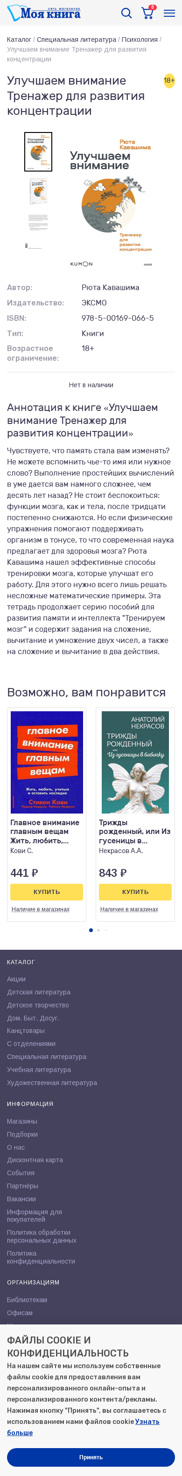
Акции (16, 979)
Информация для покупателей (34, 1216)
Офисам (20, 1313)
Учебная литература (39, 1069)
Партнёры (22, 1186)
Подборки (22, 1134)
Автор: (19, 287)
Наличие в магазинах (41, 909)
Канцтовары (26, 1030)
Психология (140, 39)
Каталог (19, 39)
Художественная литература (52, 1082)
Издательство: (35, 302)
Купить (47, 891)
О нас (16, 1147)
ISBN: (16, 318)
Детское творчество (38, 1005)
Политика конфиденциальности (41, 1257)
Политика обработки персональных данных (42, 1236)
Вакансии (21, 1199)
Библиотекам (27, 1300)
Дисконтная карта (35, 1160)
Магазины (22, 1121)
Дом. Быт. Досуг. (33, 1018)
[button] (91, 930)
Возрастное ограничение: (33, 353)
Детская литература (38, 992)
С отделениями (31, 1043)
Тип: (15, 333)
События (21, 1173)
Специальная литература (76, 39)
